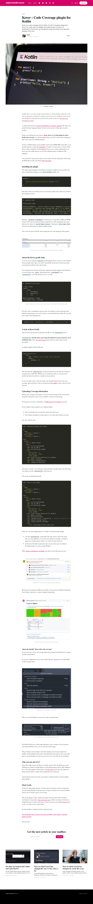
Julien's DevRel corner (15, 3)
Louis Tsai (46, 106)
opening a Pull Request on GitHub (35, 551)
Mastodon (53, 3)
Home (29, 3)
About (35, 3)
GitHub (49, 3)
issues (64, 802)
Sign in (76, 3)
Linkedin (46, 3)
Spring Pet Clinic (46, 161)
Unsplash (51, 106)
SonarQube (42, 147)
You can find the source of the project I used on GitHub (37, 814)
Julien (28, 35)
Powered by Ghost (83, 893)
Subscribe (83, 3)
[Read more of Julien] (24, 36)
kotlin (23, 14)
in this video (49, 769)
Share (68, 35)
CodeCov (55, 383)
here (54, 746)
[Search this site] (72, 3)
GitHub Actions (49, 402)
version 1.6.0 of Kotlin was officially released (48, 126)
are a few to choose (41, 340)
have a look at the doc (44, 800)
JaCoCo (43, 149)
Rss (39, 3)
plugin (50, 261)
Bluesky (43, 3)
